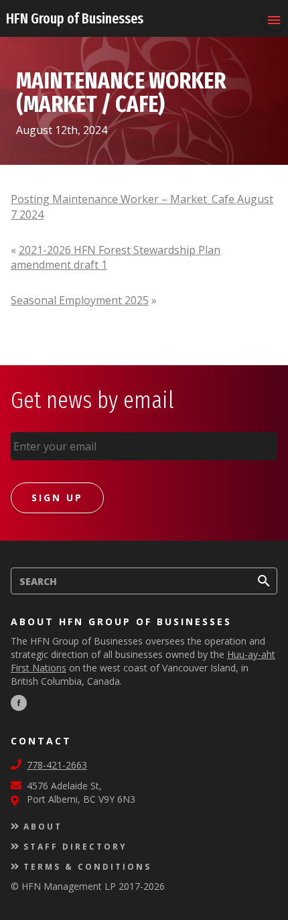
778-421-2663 (57, 765)
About (42, 826)
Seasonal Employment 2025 (80, 300)
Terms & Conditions (87, 866)
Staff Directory (75, 846)
